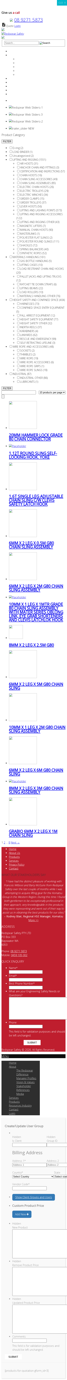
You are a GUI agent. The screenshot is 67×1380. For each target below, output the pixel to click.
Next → (15, 842)
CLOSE (62, 2)
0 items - (18, 100)
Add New (21, 1214)
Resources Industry (20, 86)
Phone (13, 1022)
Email (13, 975)
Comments (19, 1336)
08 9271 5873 (28, 20)
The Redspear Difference (31, 59)
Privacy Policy (16, 864)
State (57, 1172)
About (12, 55)
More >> (33, 920)
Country (17, 1172)
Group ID (52, 1141)
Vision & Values (25, 67)
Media (20, 74)
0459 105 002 (19, 955)
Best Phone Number (22, 983)
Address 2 (53, 1161)
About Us (14, 853)
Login (17, 26)
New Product (20, 1227)
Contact (13, 90)
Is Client (17, 1141)
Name (13, 968)
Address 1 (19, 1161)
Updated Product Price (26, 1302)
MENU (5, 1056)
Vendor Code (21, 1184)
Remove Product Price (25, 1265)
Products (14, 82)
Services (14, 78)
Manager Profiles (26, 63)
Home (12, 51)
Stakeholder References (30, 71)
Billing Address (27, 1152)
